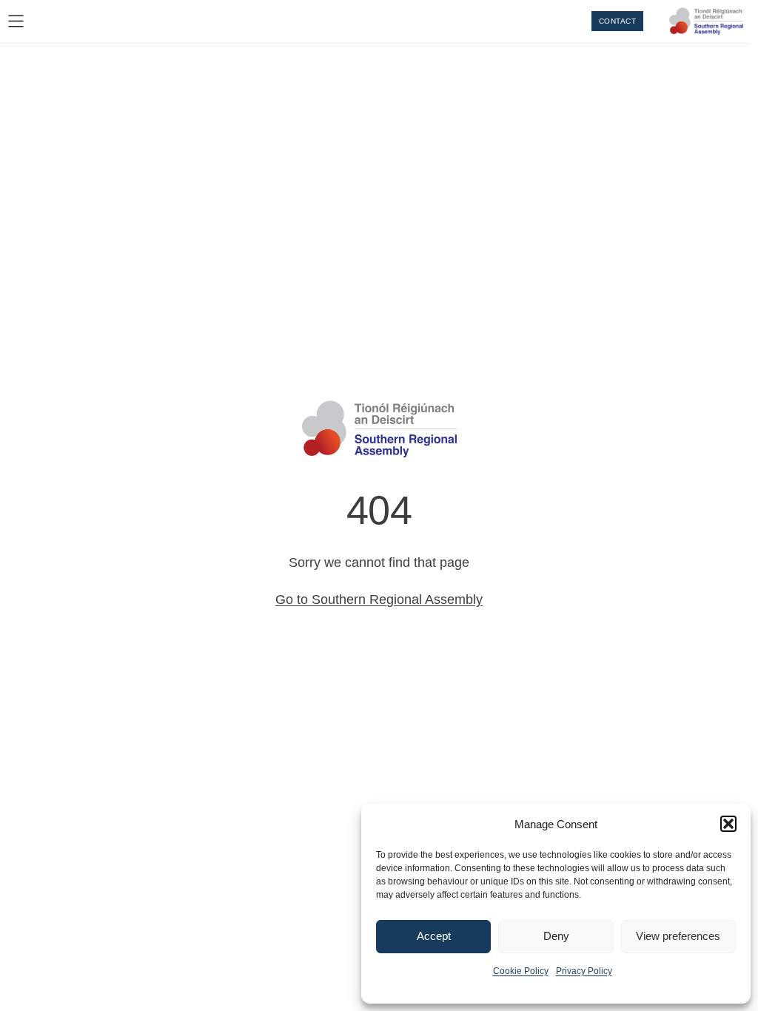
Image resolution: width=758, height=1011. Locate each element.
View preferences (678, 936)
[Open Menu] (15, 21)
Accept (434, 936)
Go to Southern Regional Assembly (379, 599)
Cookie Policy (521, 971)
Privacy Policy (584, 971)
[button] (728, 823)
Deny (556, 936)
